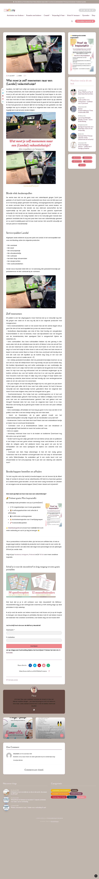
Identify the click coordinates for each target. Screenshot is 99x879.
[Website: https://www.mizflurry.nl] (34, 709)
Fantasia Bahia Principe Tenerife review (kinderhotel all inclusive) (85, 137)
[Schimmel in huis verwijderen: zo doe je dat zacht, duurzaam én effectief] (6, 792)
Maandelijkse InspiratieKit (40, 1)
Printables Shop (28, 1)
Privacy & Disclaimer (69, 1)
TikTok (42, 554)
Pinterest (32, 554)
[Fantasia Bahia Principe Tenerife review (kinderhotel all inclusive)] (73, 136)
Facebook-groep (81, 1)
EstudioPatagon (55, 821)
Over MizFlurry (19, 1)
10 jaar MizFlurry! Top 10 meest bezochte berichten (85, 93)
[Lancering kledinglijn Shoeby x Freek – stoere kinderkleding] (73, 118)
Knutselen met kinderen (33, 15)
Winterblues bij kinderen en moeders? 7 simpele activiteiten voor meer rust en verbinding (28, 800)
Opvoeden (85, 15)
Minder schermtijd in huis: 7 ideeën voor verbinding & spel (28, 807)
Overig (12, 39)
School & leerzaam (73, 15)
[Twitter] (84, 10)
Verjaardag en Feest (58, 797)
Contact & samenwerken (56, 1)
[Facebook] (81, 10)
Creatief (46, 15)
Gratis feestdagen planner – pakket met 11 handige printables (84, 146)
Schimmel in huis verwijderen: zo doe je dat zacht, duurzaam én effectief (29, 793)
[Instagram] (87, 10)
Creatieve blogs (76, 793)
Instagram (25, 554)
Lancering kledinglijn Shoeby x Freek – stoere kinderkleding (85, 119)
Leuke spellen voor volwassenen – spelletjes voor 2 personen (85, 101)
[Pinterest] (89, 10)
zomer (16, 680)
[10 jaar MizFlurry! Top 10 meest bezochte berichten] (73, 92)
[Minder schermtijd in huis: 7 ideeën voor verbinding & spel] (6, 807)
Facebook (17, 554)
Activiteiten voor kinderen (15, 15)
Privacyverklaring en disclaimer (55, 818)
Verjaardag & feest (58, 15)
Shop (93, 15)
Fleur (34, 695)
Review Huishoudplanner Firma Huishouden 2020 (85, 110)
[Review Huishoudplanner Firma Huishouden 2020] (73, 109)
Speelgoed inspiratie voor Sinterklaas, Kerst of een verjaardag (86, 128)
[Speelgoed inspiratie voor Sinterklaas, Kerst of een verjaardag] (73, 127)
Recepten (81, 797)
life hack (10, 680)
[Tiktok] (92, 10)
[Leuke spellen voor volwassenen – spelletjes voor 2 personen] (73, 100)
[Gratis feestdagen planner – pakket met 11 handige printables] (73, 145)
